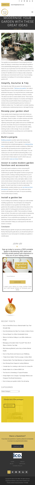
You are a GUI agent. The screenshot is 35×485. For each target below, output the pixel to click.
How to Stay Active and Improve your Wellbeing (16, 354)
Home (15, 29)
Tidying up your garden (20, 88)
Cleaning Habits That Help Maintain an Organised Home (18, 360)
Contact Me (17, 446)
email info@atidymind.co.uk (17, 4)
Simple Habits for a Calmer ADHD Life (13, 369)
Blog (11, 463)
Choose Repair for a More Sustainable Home (15, 334)
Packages (9, 405)
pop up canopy (14, 159)
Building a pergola (6, 140)
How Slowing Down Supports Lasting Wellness (16, 363)
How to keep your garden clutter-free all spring (16, 381)
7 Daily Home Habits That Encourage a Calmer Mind (17, 357)
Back (19, 29)
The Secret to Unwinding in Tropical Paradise (15, 372)
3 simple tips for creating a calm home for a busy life (18, 366)
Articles (22, 463)
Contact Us (5, 4)
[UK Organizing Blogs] (10, 307)
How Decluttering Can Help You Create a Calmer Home (18, 331)
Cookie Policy (17, 465)
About (22, 461)
